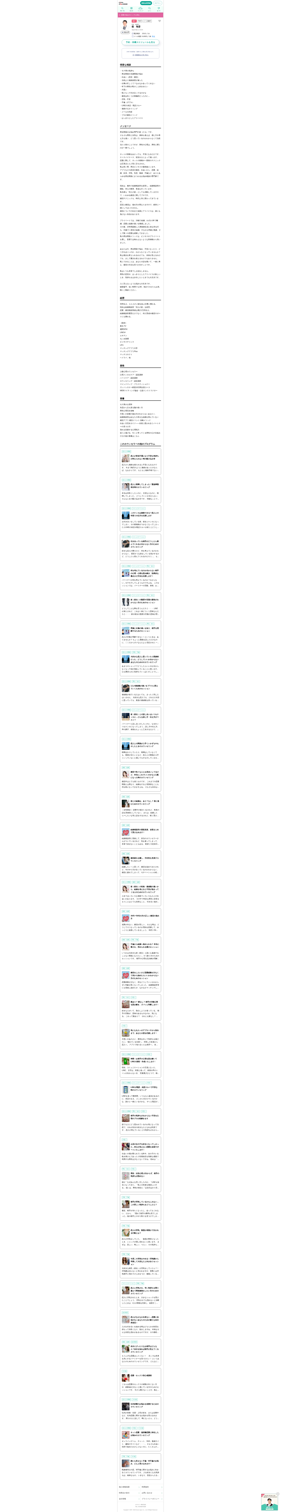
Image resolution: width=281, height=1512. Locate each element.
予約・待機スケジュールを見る (140, 42)
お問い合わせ (147, 1493)
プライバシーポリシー (150, 1499)
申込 (153, 36)
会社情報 (122, 1499)
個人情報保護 (124, 1487)
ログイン (158, 3)
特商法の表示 (124, 1493)
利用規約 (145, 1487)
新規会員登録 (146, 3)
